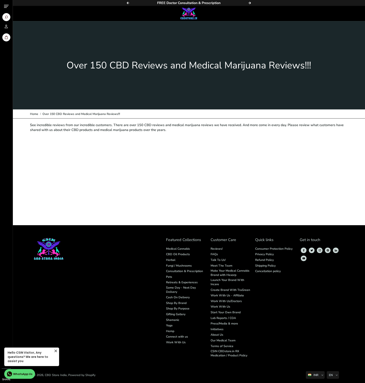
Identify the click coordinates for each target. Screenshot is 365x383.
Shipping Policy (265, 266)
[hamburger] (6, 6)
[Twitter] (312, 250)
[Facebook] (304, 250)
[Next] (249, 2)
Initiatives (217, 329)
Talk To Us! (218, 260)
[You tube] (304, 258)
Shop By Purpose (177, 309)
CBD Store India (56, 375)
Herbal (170, 260)
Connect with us (177, 337)
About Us (217, 335)
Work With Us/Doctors (226, 301)
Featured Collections (183, 240)
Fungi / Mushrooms (179, 266)
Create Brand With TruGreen (230, 290)
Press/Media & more (224, 324)
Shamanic (172, 320)
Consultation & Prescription (184, 271)
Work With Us (176, 342)
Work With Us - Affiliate (227, 295)
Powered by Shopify (81, 375)
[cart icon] (6, 37)
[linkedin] (336, 250)
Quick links (264, 240)
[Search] (6, 17)
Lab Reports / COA (223, 318)
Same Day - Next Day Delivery (181, 290)
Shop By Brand (176, 303)
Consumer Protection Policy (274, 249)
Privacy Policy (264, 254)
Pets (169, 277)
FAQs (214, 254)
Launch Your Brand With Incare (227, 282)
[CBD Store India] (188, 13)
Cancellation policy (268, 271)
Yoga (169, 325)
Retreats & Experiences (182, 282)
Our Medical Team (223, 340)
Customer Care (223, 240)
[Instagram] (320, 250)
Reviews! (217, 249)
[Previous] (128, 2)
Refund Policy (264, 260)
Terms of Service (222, 346)
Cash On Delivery (178, 297)
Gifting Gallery (175, 314)
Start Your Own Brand (226, 312)
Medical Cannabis (178, 249)
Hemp (170, 331)
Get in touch (310, 240)
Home (34, 114)
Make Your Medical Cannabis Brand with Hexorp (230, 273)
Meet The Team (221, 266)
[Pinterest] (328, 250)
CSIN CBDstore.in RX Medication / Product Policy (229, 353)
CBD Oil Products (178, 254)
